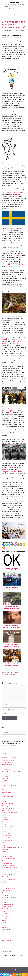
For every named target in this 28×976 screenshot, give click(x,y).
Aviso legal (5, 948)
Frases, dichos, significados (12, 672)
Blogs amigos (6, 783)
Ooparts (4, 884)
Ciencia (4, 790)
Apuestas (5, 767)
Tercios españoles (16, 267)
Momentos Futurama (8, 865)
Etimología (5, 806)
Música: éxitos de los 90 (9, 877)
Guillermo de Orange (15, 286)
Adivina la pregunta (8, 760)
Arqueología (6, 769)
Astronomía (5, 776)
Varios (4, 920)
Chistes (4, 787)
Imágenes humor (7, 838)
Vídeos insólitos (6, 929)
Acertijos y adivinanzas (9, 758)
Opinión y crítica (7, 886)
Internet (4, 842)
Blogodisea (14, 2)
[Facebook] (3, 544)
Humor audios (6, 833)
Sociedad (5, 909)
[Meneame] (18, 544)
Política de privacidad (8, 944)
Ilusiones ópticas (7, 835)
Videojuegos (6, 925)
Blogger (4, 780)
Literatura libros (7, 854)
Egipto (4, 801)
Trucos (4, 918)
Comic (4, 794)
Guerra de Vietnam (17, 193)
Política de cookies (7, 951)
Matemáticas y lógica (8, 856)
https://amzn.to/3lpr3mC (9, 745)
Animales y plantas (8, 762)
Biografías (5, 778)
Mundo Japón (6, 870)
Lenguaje (5, 849)
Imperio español (13, 255)
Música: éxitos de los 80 (9, 874)
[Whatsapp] (6, 544)
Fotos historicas (6, 810)
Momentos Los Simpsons (9, 868)
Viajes (4, 922)
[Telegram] (15, 544)
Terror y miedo (6, 916)
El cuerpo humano (7, 803)
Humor (4, 831)
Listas (4, 852)
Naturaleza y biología (8, 879)
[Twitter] (9, 544)
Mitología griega (7, 863)
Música (4, 872)
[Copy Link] (24, 544)
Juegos (4, 845)
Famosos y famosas (8, 808)
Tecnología (5, 911)
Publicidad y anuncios (8, 904)
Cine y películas (6, 792)
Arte (3, 774)
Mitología (5, 861)
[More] (3, 547)
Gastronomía (6, 815)
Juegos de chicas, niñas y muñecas (12, 847)
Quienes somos (6, 940)
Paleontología (6, 890)
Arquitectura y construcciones (11, 771)
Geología (5, 817)
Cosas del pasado (7, 799)
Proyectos (5, 900)
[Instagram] (12, 544)
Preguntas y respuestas (9, 674)
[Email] (21, 544)
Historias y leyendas (8, 826)
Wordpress (5, 932)
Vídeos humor (6, 927)
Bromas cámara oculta (9, 785)
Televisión (5, 913)
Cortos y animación (8, 797)
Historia (4, 824)
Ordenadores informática (9, 888)
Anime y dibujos (7, 764)
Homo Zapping (6, 829)
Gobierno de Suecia (14, 194)
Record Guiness (6, 906)
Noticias (4, 881)
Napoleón (7, 340)
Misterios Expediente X (9, 858)
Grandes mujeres (7, 822)
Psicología (5, 902)
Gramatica (5, 819)
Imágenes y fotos (7, 840)
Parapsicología (6, 893)
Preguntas (5, 895)
